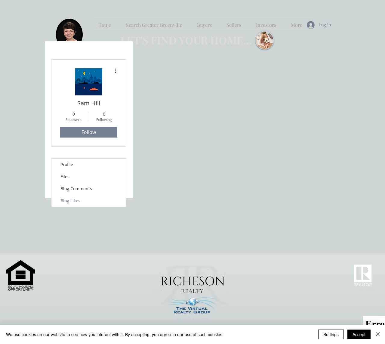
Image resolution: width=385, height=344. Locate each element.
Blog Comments (76, 188)
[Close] (377, 334)
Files (64, 176)
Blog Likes (70, 200)
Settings (331, 334)
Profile (66, 164)
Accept (359, 334)
